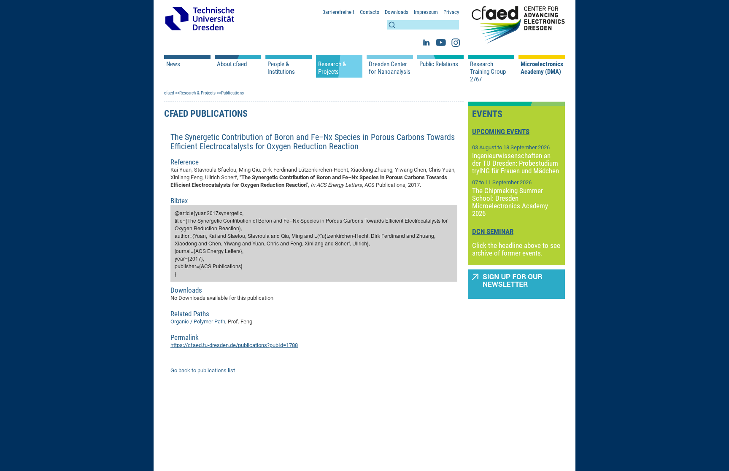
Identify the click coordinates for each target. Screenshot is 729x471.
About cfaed (232, 64)
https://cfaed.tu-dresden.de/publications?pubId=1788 (234, 345)
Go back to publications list (202, 370)
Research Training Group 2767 (488, 71)
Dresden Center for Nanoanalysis (389, 67)
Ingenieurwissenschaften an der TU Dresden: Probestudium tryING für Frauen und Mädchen (515, 163)
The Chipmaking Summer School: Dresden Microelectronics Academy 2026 (510, 202)
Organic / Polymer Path (197, 321)
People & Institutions (281, 67)
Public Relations (438, 64)
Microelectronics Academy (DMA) (542, 67)
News (173, 64)
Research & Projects (332, 67)
